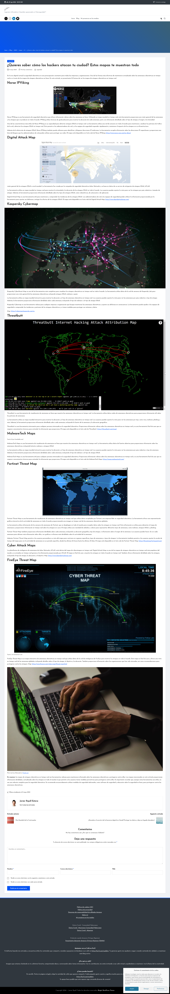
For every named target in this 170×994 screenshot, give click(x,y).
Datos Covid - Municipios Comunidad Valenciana (85, 928)
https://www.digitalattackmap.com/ (117, 199)
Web (113, 869)
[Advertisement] (85, 36)
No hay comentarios (26, 69)
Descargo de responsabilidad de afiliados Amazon (85, 912)
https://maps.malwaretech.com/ (113, 459)
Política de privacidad (85, 909)
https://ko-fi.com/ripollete (100, 951)
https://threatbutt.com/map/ (107, 429)
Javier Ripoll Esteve (29, 801)
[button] (27, 805)
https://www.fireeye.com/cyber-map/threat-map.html (49, 664)
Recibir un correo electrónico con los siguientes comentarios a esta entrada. (33, 878)
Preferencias (160, 988)
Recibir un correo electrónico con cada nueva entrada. (26, 882)
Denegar (146, 988)
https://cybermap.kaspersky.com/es (23, 311)
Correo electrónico (67, 869)
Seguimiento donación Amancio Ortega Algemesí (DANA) (85, 941)
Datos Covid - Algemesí (85, 930)
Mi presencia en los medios (85, 917)
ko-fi (49, 974)
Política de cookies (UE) (85, 907)
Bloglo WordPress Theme (106, 990)
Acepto (132, 988)
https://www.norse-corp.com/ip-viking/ (118, 133)
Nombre (10, 869)
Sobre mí (85, 915)
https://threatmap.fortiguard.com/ (150, 541)
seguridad (10, 61)
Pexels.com (26, 773)
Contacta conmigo (161, 2)
